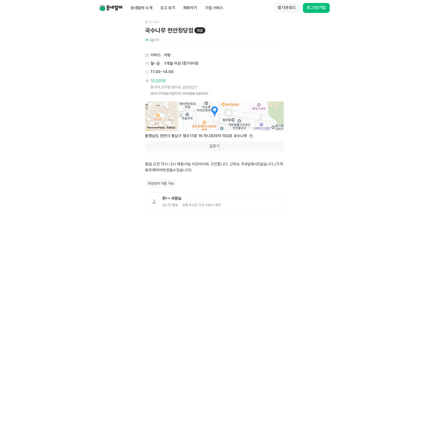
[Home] (111, 8)
